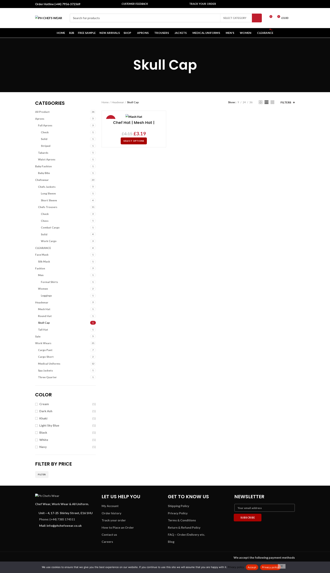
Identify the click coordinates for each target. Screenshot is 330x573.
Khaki (43, 418)
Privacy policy (236, 567)
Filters (286, 102)
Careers (107, 541)
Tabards (43, 152)
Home (105, 102)
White (43, 439)
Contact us (109, 534)
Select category (234, 18)
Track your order (114, 520)
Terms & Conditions (182, 520)
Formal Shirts (49, 282)
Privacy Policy (178, 513)
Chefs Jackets (47, 186)
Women (43, 288)
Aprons (39, 118)
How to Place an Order (118, 527)
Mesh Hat (44, 309)
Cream (44, 404)
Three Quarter (47, 377)
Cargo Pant (45, 350)
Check (45, 132)
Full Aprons (45, 125)
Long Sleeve (48, 193)
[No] (282, 566)
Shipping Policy (178, 506)
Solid (44, 139)
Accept (252, 567)
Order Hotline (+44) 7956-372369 (57, 4)
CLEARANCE (43, 248)
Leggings (46, 295)
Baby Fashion (43, 166)
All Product (42, 111)
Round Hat (45, 316)
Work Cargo (49, 241)
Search (257, 18)
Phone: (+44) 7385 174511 (57, 519)
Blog (171, 541)
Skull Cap (44, 322)
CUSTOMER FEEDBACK (135, 3)
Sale (37, 336)
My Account (110, 506)
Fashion (40, 268)
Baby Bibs (44, 173)
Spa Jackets (45, 370)
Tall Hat (43, 329)
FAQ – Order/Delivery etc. (186, 534)
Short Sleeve (49, 200)
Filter (42, 474)
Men (41, 275)
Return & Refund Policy (184, 527)
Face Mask (42, 254)
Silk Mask (44, 261)
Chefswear (42, 179)
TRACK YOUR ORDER (202, 3)
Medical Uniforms (49, 363)
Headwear (41, 302)
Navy (43, 447)
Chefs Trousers (47, 207)
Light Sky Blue (49, 425)
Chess (45, 220)
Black (43, 432)
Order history (111, 513)
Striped (45, 145)
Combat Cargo (50, 227)
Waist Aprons (46, 159)
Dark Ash (45, 411)
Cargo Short (46, 356)
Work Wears (43, 343)
